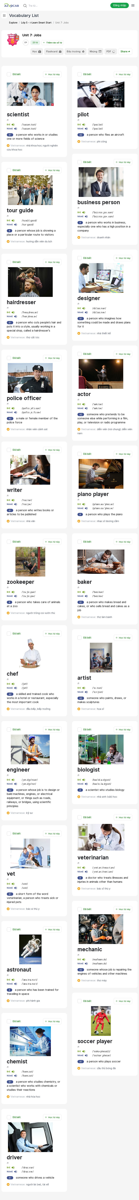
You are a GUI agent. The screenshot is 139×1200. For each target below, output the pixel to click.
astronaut (19, 969)
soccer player (94, 1041)
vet (11, 873)
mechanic (89, 949)
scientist (18, 114)
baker (84, 582)
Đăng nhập (119, 5)
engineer (18, 769)
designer (88, 298)
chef (12, 673)
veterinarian (93, 857)
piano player (93, 494)
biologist (88, 769)
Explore (13, 22)
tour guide (20, 210)
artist (84, 678)
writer (14, 490)
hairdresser (21, 302)
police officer (24, 398)
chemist (17, 1061)
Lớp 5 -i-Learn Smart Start (36, 22)
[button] (34, 115)
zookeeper (20, 582)
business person (98, 202)
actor (84, 394)
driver (14, 1157)
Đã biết (17, 74)
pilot (83, 114)
